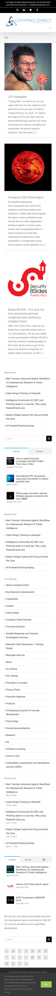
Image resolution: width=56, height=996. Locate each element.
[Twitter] (6, 951)
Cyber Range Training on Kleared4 (23, 393)
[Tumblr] (13, 957)
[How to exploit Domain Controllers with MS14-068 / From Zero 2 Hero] (10, 459)
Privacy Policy (13, 689)
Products (10, 703)
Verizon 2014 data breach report (32, 884)
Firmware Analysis (15, 626)
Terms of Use (12, 756)
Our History (11, 669)
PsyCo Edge (12, 721)
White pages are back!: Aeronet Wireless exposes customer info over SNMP (32, 496)
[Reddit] (26, 963)
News (9, 662)
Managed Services (15, 655)
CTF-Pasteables (17, 96)
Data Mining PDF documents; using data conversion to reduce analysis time (32, 479)
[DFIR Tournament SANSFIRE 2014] (10, 898)
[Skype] (39, 957)
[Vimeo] (39, 951)
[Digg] (26, 957)
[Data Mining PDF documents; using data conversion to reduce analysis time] (10, 476)
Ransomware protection (18, 728)
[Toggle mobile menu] (50, 28)
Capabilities (12, 599)
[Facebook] (19, 951)
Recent (40, 451)
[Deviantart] (13, 963)
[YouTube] (45, 951)
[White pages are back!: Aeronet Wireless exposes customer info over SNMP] (10, 494)
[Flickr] (26, 951)
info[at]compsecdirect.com (39, 5)
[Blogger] (32, 957)
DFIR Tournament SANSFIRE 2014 (30, 899)
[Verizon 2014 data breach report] (10, 884)
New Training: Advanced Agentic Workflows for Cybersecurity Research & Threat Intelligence (28, 382)
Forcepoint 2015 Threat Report (26, 197)
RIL (7, 742)
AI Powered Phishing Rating (20, 425)
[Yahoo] (19, 963)
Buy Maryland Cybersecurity (20, 592)
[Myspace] (6, 963)
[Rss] (32, 951)
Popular (16, 451)
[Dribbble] (19, 957)
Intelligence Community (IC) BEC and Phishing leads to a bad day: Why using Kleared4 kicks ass (26, 404)
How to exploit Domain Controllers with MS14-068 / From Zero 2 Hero (30, 461)
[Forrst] (45, 957)
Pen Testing (12, 676)
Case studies (12, 612)
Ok (46, 984)
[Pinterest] (6, 957)
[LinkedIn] (13, 951)
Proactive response (15, 696)
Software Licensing (16, 749)
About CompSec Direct (17, 585)
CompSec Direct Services (18, 619)
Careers (10, 605)
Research (10, 735)
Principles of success (16, 682)
